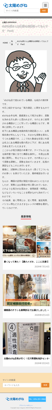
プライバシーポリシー (26, 405)
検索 (44, 11)
